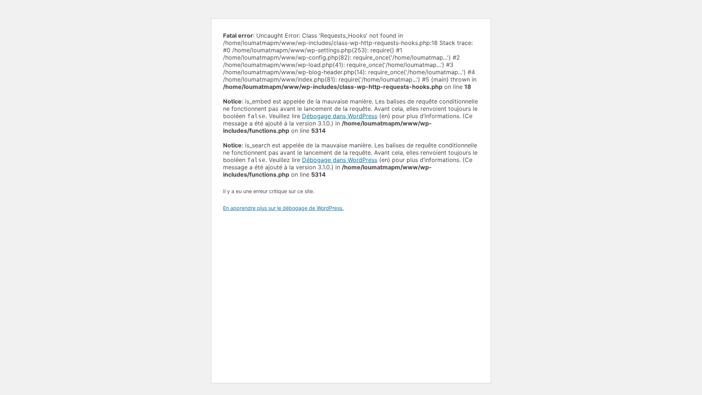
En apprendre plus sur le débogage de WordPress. (283, 208)
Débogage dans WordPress (339, 116)
